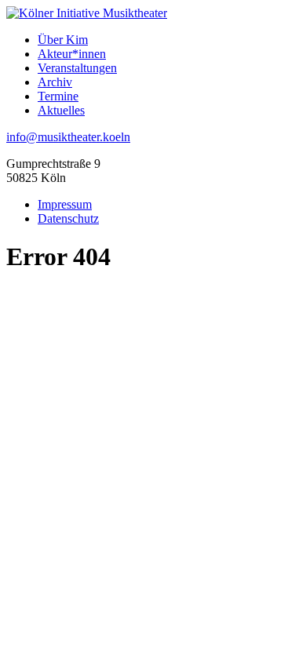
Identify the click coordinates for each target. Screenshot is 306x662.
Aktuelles (61, 110)
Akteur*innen (72, 53)
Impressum (65, 204)
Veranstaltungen (77, 68)
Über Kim (63, 39)
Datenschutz (68, 218)
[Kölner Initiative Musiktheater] (86, 13)
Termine (58, 96)
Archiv (55, 82)
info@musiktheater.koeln (68, 137)
